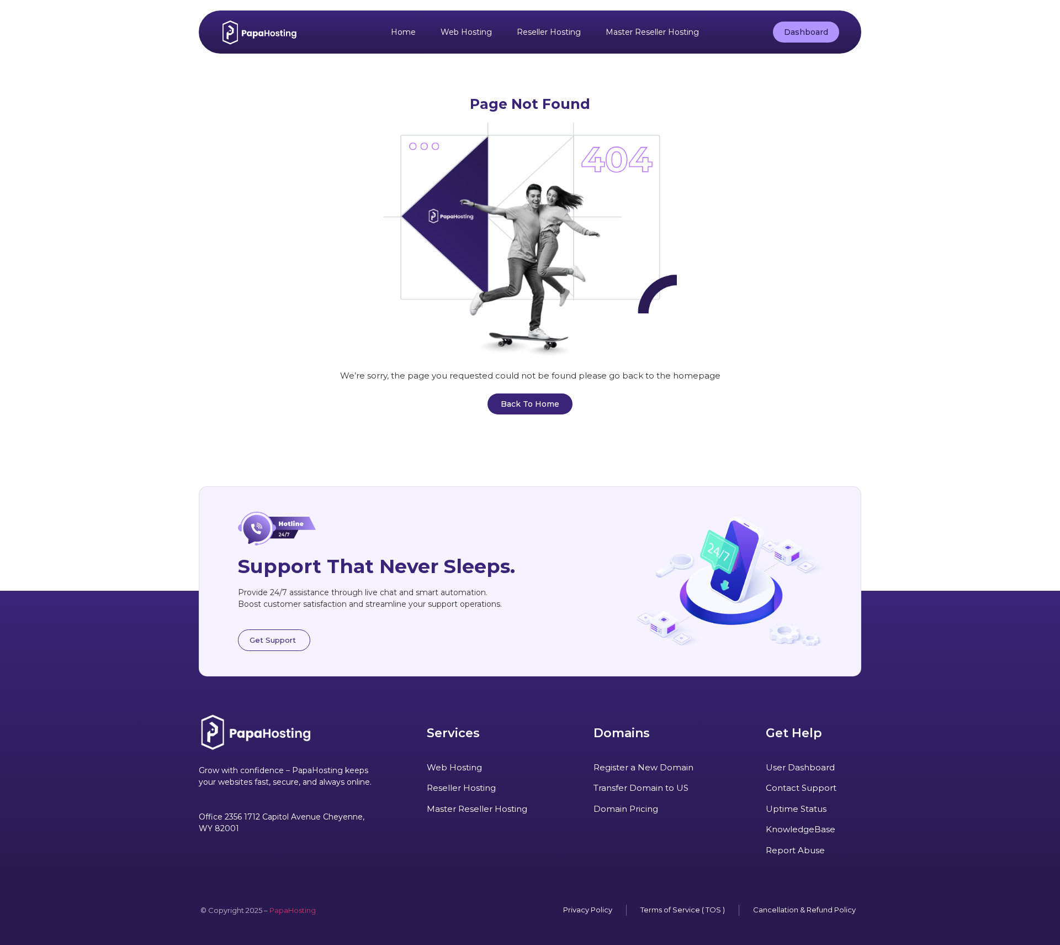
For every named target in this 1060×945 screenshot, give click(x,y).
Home (403, 32)
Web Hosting (466, 32)
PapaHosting (292, 910)
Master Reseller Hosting (652, 32)
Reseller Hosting (549, 32)
